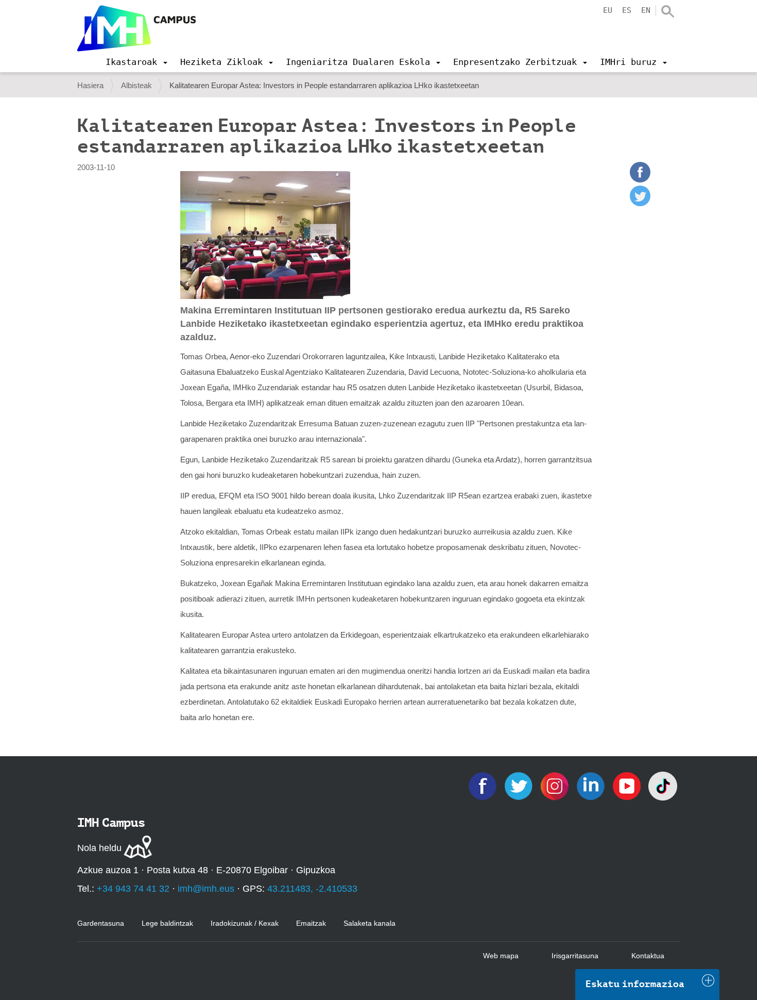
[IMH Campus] (136, 28)
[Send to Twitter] (640, 203)
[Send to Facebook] (640, 179)
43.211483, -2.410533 (312, 889)
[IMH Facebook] (484, 785)
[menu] (136, 62)
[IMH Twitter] (520, 785)
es (626, 10)
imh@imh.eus (206, 889)
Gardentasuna (100, 923)
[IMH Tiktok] (663, 785)
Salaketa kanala (369, 923)
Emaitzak (311, 923)
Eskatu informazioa (635, 984)
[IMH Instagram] (556, 785)
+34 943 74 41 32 (133, 889)
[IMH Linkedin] (592, 785)
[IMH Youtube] (628, 785)
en (645, 10)
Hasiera (90, 85)
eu (607, 10)
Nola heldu (99, 848)
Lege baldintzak (167, 923)
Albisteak (136, 85)
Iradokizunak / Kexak (245, 923)
